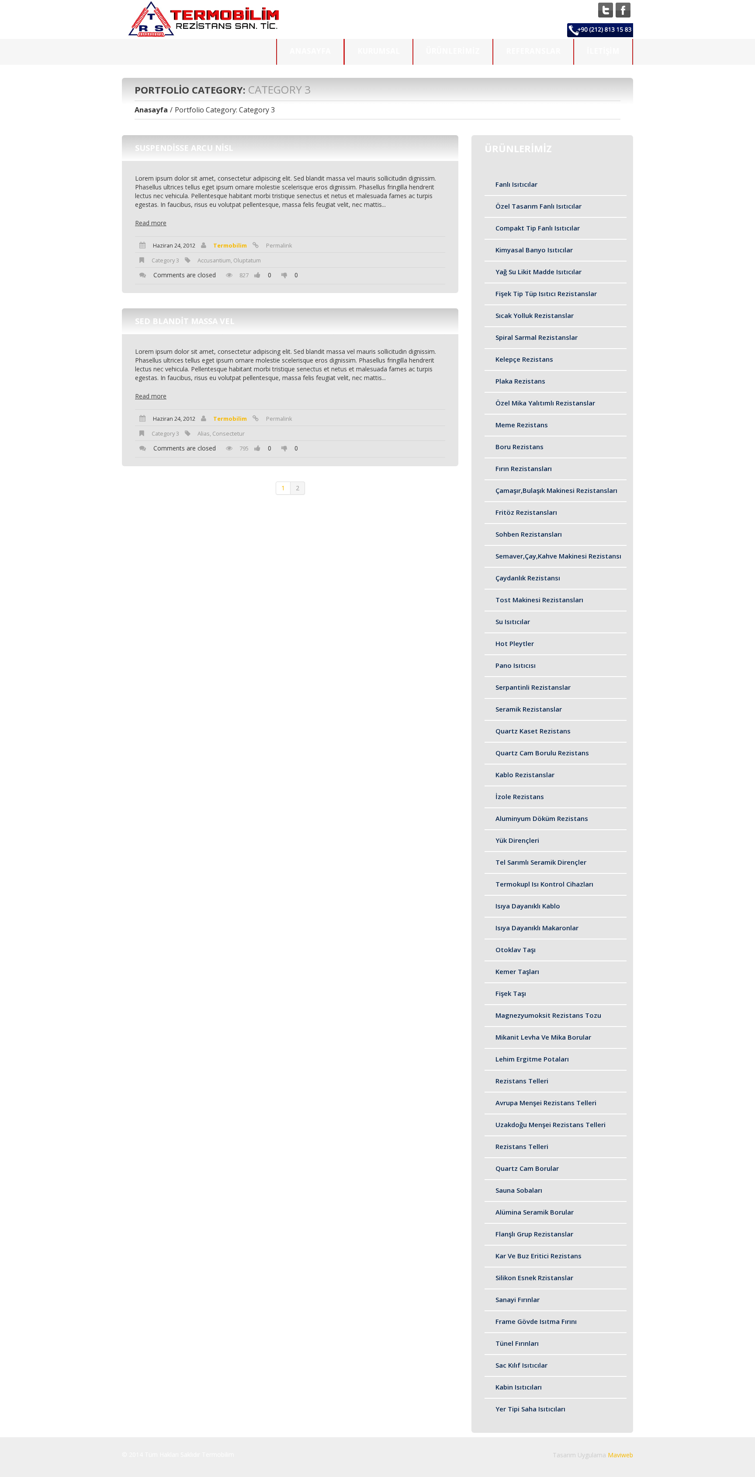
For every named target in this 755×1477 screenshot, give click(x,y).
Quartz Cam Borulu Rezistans (542, 752)
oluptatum (247, 260)
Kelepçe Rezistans (524, 359)
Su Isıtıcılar (512, 621)
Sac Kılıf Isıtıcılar (521, 1365)
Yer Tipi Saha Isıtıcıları (530, 1408)
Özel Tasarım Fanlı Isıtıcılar (538, 206)
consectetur (228, 433)
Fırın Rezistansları (523, 468)
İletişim (603, 51)
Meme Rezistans (521, 424)
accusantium (214, 260)
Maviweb (620, 1455)
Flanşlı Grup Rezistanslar (534, 1233)
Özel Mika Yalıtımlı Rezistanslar (545, 402)
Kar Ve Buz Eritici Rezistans (538, 1255)
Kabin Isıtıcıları (518, 1387)
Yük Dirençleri (517, 840)
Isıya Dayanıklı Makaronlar (536, 927)
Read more (150, 223)
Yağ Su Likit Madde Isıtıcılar (538, 271)
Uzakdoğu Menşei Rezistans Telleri (550, 1124)
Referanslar (533, 51)
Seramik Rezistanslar (528, 709)
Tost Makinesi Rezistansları (539, 599)
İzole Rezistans (519, 796)
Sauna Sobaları (518, 1190)
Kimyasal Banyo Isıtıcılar (534, 249)
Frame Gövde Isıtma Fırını (536, 1321)
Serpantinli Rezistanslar (533, 687)
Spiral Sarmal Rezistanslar (536, 337)
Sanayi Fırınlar (517, 1299)
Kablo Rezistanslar (524, 774)
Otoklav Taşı (515, 949)
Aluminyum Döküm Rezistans (541, 818)
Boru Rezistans (519, 446)
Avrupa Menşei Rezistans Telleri (545, 1102)
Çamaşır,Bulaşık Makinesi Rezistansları (556, 490)
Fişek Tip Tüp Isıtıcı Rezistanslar (546, 293)
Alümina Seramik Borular (534, 1212)
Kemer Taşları (517, 971)
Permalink (279, 245)
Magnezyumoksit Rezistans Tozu (548, 1015)
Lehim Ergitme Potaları (532, 1059)
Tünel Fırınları (517, 1343)
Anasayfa (310, 51)
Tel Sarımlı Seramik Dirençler (540, 862)
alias (203, 433)
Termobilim (230, 245)
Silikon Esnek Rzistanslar (534, 1277)
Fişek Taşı (510, 993)
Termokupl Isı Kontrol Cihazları (544, 884)
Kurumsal (378, 51)
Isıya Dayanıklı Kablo (527, 905)
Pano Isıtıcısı (515, 665)
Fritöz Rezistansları (526, 512)
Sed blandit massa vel (185, 321)
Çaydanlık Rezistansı (527, 577)
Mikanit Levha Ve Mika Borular (543, 1037)
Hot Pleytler (514, 643)
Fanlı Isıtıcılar (516, 184)
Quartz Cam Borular (527, 1168)
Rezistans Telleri (521, 1080)
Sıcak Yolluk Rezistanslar (534, 315)
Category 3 (165, 260)
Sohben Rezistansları (528, 534)
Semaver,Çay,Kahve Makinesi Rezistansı (558, 556)
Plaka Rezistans (520, 381)
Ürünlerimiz (453, 51)
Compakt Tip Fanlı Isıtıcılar (537, 227)
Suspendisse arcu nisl (184, 148)
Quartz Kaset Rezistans (533, 730)
